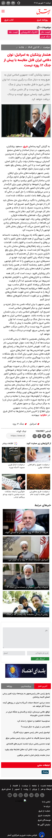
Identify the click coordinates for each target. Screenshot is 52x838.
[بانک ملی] (26, 677)
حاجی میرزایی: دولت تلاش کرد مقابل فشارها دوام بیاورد (27, 749)
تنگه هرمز (45, 36)
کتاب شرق (9, 20)
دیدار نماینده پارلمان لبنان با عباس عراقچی (33, 755)
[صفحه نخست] (18, 3)
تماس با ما (46, 801)
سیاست (46, 47)
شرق (25, 146)
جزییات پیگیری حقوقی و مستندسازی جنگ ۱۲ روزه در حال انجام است (27, 587)
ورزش (34, 789)
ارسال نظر (40, 659)
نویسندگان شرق (44, 820)
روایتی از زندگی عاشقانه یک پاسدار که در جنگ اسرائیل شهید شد (27, 614)
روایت (26, 789)
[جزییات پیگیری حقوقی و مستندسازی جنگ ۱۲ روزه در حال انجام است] (26, 577)
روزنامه (9, 686)
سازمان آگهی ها (44, 824)
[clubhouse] (15, 795)
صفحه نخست (46, 785)
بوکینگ (45, 772)
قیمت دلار (45, 32)
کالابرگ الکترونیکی (29, 32)
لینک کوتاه (21, 431)
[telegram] (49, 436)
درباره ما (47, 806)
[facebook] (39, 436)
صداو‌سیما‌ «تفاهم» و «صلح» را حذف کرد (33, 721)
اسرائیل (33, 424)
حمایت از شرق (45, 810)
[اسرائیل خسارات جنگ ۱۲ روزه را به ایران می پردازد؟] (26, 549)
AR (8, 3)
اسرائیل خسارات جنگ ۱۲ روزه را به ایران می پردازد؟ (28, 559)
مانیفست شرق (44, 815)
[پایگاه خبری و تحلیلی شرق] (43, 12)
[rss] (42, 795)
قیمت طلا (13, 32)
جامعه (34, 785)
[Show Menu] (3, 10)
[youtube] (10, 795)
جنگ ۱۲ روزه (19, 424)
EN (13, 3)
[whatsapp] (35, 436)
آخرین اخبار (42, 686)
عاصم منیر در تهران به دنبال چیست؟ (35, 726)
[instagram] (37, 795)
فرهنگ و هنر (46, 789)
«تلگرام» (43, 415)
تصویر (17, 789)
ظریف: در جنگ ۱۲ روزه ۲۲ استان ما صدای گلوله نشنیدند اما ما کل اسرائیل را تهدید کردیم (26, 532)
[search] (3, 3)
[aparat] (20, 795)
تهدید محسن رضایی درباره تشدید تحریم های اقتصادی (28, 743)
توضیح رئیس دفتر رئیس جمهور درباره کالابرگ (31, 732)
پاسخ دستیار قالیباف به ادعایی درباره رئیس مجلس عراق (28, 738)
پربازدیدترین (26, 686)
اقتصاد (15, 785)
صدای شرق (6, 789)
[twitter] (44, 436)
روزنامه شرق (42, 20)
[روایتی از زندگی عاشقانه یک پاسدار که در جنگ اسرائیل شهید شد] (26, 604)
